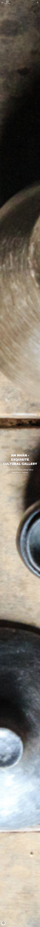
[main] (20, 459)
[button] (2, 2)
